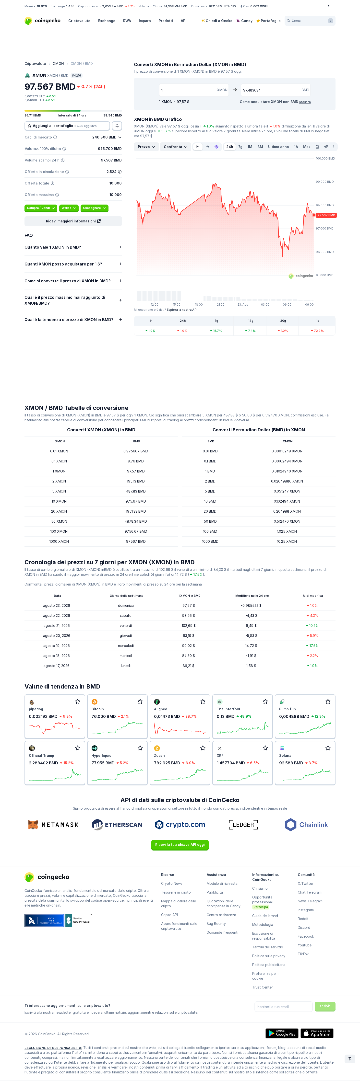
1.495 (70, 6)
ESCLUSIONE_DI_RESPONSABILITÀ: (53, 1048)
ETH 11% (230, 6)
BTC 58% (215, 6)
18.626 (42, 6)
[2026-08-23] (317, 146)
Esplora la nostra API (182, 309)
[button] (73, 221)
